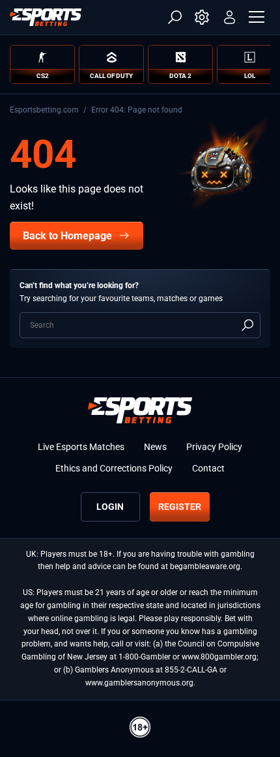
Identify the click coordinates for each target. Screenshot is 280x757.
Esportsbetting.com (44, 109)
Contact (208, 468)
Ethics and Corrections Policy (114, 468)
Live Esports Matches (81, 447)
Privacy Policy (214, 447)
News (155, 447)
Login (110, 506)
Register (179, 506)
